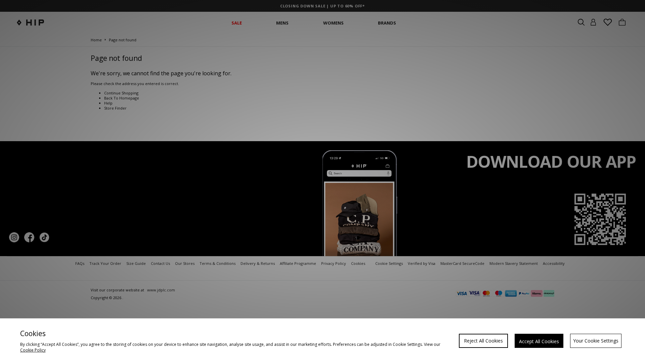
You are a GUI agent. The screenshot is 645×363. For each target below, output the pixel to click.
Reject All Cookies (483, 340)
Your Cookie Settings (595, 340)
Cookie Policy (33, 350)
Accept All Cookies (539, 341)
